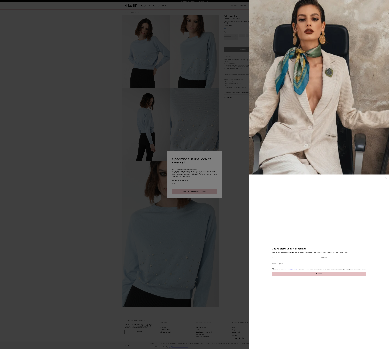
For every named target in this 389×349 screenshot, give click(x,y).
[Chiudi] (385, 178)
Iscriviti (319, 274)
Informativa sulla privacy (291, 269)
